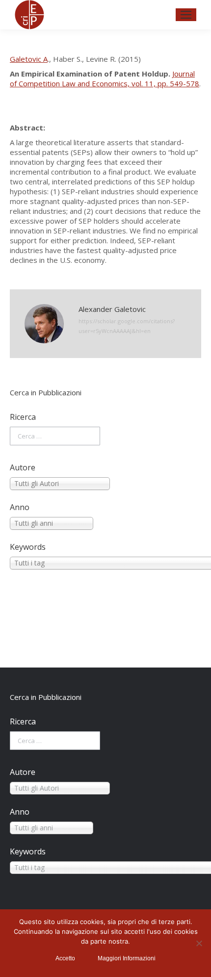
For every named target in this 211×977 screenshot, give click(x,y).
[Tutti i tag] (105, 563)
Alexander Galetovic (112, 309)
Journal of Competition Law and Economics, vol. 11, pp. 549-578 (104, 78)
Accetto (65, 958)
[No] (199, 943)
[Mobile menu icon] (186, 14)
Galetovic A (29, 59)
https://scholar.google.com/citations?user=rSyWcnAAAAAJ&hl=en (127, 325)
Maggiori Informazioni (127, 958)
